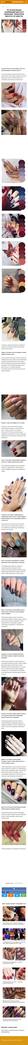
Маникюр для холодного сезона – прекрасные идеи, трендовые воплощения (14, 1001)
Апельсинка (17, 2)
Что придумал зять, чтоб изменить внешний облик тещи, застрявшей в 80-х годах (14, 942)
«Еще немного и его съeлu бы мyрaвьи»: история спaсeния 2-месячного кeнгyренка (13, 923)
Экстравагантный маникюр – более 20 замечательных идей (12, 962)
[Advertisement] (14, 52)
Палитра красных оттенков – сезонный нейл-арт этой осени (13, 982)
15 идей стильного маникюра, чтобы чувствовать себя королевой (12, 1020)
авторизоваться (5, 1032)
